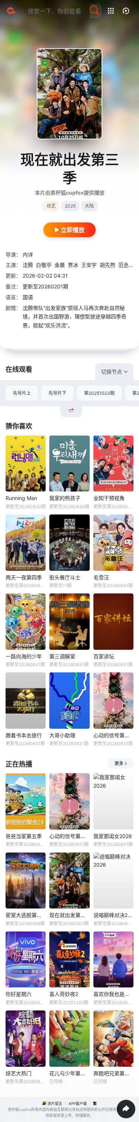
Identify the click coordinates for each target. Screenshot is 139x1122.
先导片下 (57, 393)
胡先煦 (107, 265)
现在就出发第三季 (69, 915)
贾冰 (73, 265)
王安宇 (89, 265)
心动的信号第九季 (113, 735)
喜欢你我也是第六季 (113, 994)
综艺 (51, 206)
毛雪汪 (101, 577)
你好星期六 (19, 994)
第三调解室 (62, 656)
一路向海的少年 (24, 656)
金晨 (59, 265)
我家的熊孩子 (64, 498)
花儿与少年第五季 (69, 1073)
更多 (119, 763)
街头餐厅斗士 (64, 577)
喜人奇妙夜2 (63, 994)
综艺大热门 (19, 1073)
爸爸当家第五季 (24, 836)
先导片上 (22, 393)
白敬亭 (44, 265)
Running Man (21, 498)
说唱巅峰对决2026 (113, 915)
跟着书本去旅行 (24, 735)
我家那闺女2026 (112, 836)
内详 (28, 254)
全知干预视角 (109, 498)
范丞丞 (126, 265)
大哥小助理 (62, 735)
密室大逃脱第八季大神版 (26, 915)
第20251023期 (99, 393)
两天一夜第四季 (24, 577)
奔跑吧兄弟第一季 (113, 1073)
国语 (28, 297)
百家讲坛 (103, 656)
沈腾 (28, 265)
